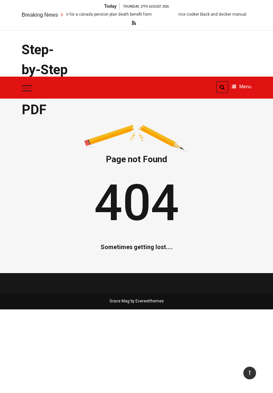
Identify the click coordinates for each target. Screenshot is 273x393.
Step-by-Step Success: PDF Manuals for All (47, 100)
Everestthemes (150, 301)
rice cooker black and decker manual (208, 14)
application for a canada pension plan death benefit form (95, 14)
